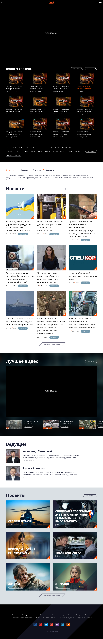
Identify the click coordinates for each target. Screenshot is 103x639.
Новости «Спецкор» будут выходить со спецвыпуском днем (83, 276)
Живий (14, 583)
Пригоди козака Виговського (22, 550)
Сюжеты (37, 170)
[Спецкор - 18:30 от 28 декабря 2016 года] (63, 78)
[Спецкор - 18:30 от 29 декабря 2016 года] (40, 78)
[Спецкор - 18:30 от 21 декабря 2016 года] (87, 101)
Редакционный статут (84, 618)
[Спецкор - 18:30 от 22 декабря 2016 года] (63, 101)
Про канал (15, 615)
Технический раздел (75, 615)
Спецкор (23, 234)
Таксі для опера (68, 552)
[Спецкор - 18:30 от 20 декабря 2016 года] (16, 124)
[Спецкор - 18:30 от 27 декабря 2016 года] (87, 78)
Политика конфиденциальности (22, 618)
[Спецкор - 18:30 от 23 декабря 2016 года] (40, 101)
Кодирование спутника (66, 618)
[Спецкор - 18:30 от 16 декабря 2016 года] (63, 124)
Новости (24, 170)
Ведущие (50, 170)
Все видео (91, 361)
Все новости (59, 189)
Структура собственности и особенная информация (48, 615)
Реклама (88, 615)
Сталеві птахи (19, 521)
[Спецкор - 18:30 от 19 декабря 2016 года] (40, 124)
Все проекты (90, 496)
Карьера (25, 615)
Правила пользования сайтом (45, 618)
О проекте (10, 170)
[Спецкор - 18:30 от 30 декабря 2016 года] (16, 78)
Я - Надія (62, 583)
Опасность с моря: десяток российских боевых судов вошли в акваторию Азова (19, 321)
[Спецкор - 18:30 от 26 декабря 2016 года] (16, 101)
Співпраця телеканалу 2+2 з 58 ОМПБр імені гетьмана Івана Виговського (73, 516)
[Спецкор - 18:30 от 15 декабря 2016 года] (87, 124)
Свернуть (91, 151)
